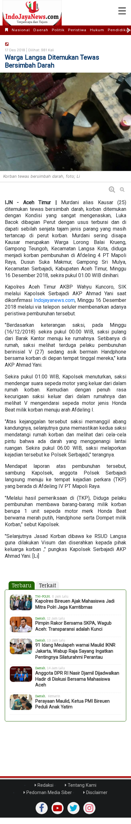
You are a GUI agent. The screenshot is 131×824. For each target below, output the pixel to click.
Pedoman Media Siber (48, 792)
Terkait (47, 585)
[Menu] (122, 11)
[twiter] (73, 808)
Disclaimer (96, 792)
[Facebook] (41, 808)
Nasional (21, 29)
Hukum (97, 29)
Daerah (40, 29)
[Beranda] (6, 29)
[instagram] (89, 808)
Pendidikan (119, 29)
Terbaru (21, 585)
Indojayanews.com (54, 300)
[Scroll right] (128, 30)
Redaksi (44, 785)
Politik (58, 29)
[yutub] (57, 808)
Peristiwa (77, 29)
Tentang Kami (81, 785)
